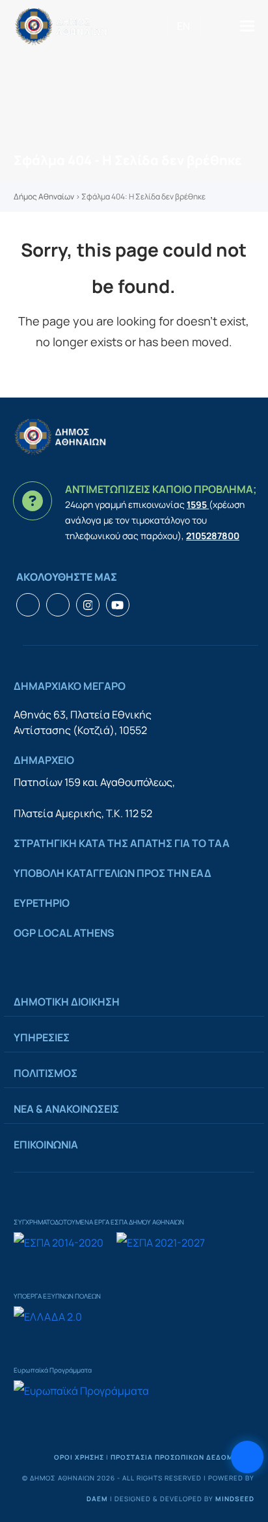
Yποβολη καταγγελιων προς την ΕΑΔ (112, 873)
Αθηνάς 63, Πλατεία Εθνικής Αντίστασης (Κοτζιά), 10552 (83, 722)
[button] (247, 26)
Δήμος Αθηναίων (44, 196)
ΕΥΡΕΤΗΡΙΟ (42, 903)
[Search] (204, 26)
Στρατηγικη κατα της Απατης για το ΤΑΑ (122, 843)
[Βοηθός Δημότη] (247, 1457)
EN (183, 26)
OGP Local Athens (64, 933)
